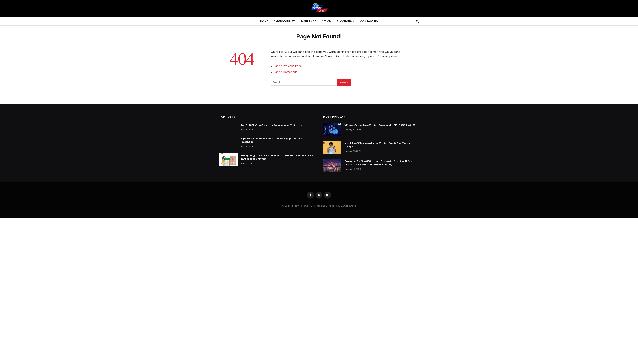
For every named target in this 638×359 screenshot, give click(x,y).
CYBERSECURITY (284, 21)
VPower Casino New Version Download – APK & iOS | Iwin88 (380, 125)
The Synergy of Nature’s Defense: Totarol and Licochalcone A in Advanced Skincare (277, 157)
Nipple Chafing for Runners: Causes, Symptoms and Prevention (271, 140)
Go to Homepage (286, 72)
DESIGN (326, 21)
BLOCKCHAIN (346, 21)
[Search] (417, 21)
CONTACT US (369, 21)
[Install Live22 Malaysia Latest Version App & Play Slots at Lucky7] (332, 147)
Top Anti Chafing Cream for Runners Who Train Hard (272, 125)
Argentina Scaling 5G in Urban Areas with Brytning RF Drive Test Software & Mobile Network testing (379, 163)
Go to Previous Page (288, 66)
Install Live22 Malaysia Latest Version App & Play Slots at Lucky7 (377, 145)
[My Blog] (319, 8)
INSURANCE (308, 21)
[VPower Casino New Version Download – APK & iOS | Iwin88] (332, 129)
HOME (264, 21)
